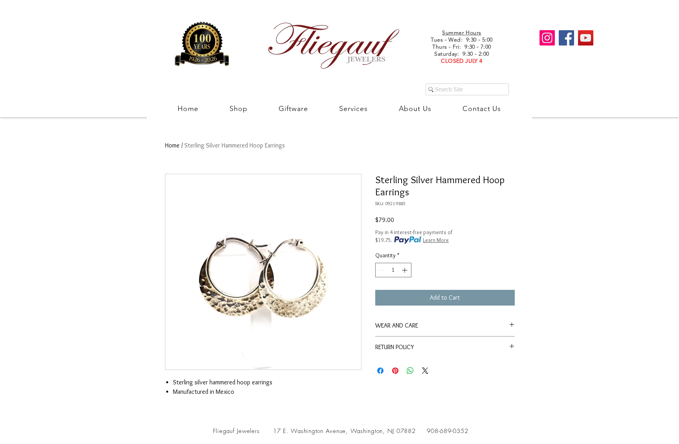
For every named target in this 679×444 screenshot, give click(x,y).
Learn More (436, 240)
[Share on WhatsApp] (410, 370)
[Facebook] (566, 37)
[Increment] (405, 270)
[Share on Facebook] (380, 370)
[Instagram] (547, 37)
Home (172, 145)
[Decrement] (381, 270)
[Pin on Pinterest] (395, 370)
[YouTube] (585, 37)
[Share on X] (425, 370)
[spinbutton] (393, 270)
